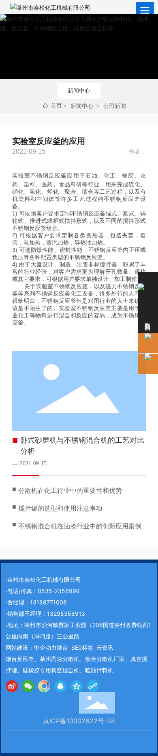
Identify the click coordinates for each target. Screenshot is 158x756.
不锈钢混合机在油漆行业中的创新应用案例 (79, 526)
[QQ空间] (76, 686)
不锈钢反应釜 (48, 175)
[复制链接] (93, 686)
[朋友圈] (44, 686)
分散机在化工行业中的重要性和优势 (70, 490)
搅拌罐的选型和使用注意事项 (60, 508)
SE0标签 (82, 647)
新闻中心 (79, 90)
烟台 (62, 647)
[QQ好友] (60, 686)
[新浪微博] (12, 686)
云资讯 (104, 647)
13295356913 (66, 613)
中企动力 (45, 647)
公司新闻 (114, 105)
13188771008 (48, 602)
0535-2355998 (59, 590)
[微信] (28, 686)
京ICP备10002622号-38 (79, 721)
